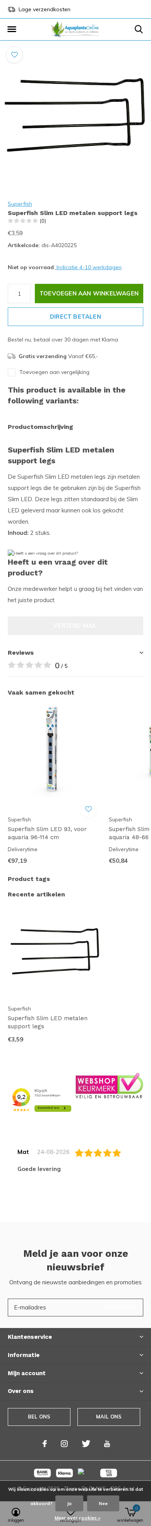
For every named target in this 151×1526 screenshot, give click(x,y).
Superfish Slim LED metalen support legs (48, 1022)
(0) (43, 221)
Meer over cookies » (77, 1518)
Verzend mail (75, 625)
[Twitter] (86, 1443)
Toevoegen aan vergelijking (54, 372)
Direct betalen (75, 316)
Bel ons (39, 1416)
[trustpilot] (109, 1084)
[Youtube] (107, 1443)
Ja (69, 1503)
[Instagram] (64, 1443)
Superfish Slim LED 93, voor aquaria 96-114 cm (47, 833)
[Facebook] (45, 1443)
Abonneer (120, 1307)
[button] (11, 29)
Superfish (20, 203)
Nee (103, 1503)
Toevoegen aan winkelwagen (89, 293)
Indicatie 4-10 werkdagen (88, 267)
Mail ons (109, 1416)
